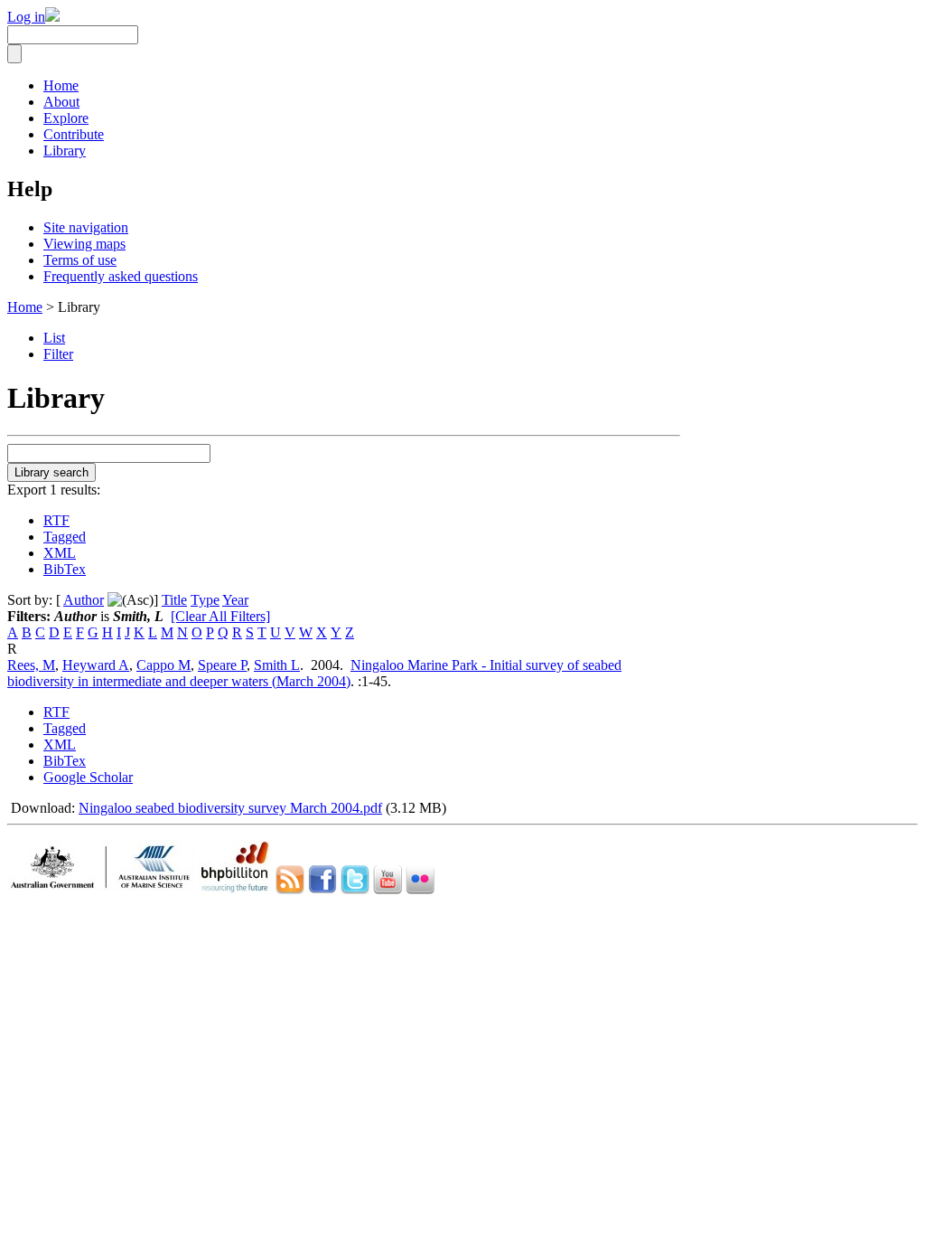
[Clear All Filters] (220, 616)
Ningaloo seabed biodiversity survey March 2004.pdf (230, 807)
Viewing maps (84, 243)
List (54, 337)
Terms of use (80, 260)
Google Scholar (88, 777)
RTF (56, 520)
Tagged (64, 536)
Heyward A (95, 665)
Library (64, 150)
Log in (26, 16)
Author (83, 600)
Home (61, 85)
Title (174, 600)
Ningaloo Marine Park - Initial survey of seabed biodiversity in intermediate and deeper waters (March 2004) (314, 673)
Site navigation (85, 227)
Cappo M (163, 665)
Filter (58, 354)
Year (235, 600)
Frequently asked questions (120, 276)
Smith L (277, 665)
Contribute (73, 134)
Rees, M (31, 665)
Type (205, 600)
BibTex (64, 569)
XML (59, 553)
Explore (66, 118)
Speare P (222, 665)
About (61, 101)
